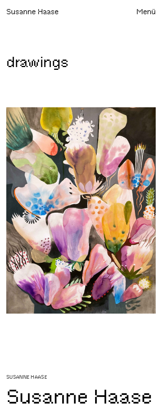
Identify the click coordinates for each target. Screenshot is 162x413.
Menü (146, 11)
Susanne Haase (32, 11)
